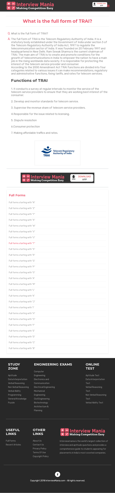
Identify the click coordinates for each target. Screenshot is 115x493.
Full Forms (11, 441)
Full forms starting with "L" (22, 290)
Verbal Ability (14, 391)
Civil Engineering (42, 399)
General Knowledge (17, 399)
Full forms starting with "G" (22, 319)
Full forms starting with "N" (22, 202)
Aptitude (12, 375)
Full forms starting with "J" (22, 301)
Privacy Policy (39, 448)
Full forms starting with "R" (22, 255)
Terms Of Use (39, 452)
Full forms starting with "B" (22, 348)
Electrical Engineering (44, 387)
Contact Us (38, 444)
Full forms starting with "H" (22, 313)
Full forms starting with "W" (22, 226)
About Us (37, 441)
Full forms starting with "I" (21, 307)
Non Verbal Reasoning (18, 387)
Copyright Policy (41, 456)
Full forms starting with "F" (22, 325)
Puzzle (11, 402)
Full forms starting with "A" (22, 278)
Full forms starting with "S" (22, 249)
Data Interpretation (17, 379)
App (101, 4)
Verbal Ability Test (94, 402)
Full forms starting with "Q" (22, 261)
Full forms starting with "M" (22, 284)
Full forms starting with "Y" (22, 214)
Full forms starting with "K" (22, 296)
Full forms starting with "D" (22, 336)
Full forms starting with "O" (22, 272)
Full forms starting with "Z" (22, 208)
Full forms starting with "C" (22, 342)
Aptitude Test (92, 375)
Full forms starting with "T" (22, 243)
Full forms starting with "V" (22, 231)
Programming (14, 395)
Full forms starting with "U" (22, 237)
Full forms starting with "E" (22, 331)
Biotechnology (41, 402)
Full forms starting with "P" (22, 266)
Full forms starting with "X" (22, 220)
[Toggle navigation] (108, 6)
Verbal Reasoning (16, 383)
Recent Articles (13, 444)
